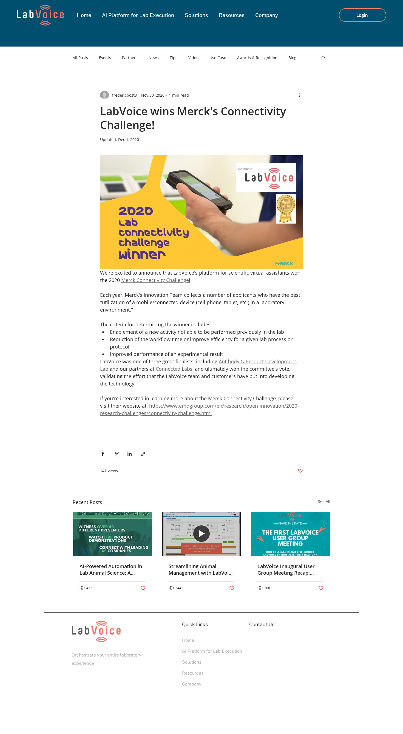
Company (192, 684)
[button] (323, 57)
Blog (292, 57)
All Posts (80, 57)
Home (188, 640)
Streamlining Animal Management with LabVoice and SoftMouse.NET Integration (201, 569)
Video (193, 57)
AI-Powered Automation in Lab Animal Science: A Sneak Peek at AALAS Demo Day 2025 (112, 569)
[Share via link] (143, 453)
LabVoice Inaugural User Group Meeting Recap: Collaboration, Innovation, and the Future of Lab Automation (288, 569)
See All (324, 501)
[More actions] (299, 95)
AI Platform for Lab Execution (201, 651)
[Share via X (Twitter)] (116, 453)
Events (105, 57)
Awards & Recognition (257, 57)
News (154, 57)
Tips (173, 57)
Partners (130, 57)
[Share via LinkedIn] (129, 453)
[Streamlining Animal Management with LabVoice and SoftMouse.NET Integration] (201, 534)
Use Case (217, 57)
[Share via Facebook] (102, 453)
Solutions (191, 662)
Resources (192, 673)
